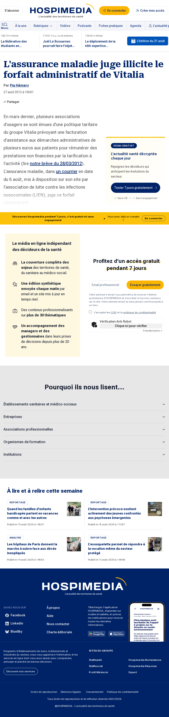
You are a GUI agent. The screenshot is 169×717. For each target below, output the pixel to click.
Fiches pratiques (111, 26)
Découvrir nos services (20, 671)
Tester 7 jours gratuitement (133, 187)
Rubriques (41, 26)
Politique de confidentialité (122, 691)
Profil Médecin (98, 672)
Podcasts (85, 26)
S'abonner (12, 10)
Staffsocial (96, 666)
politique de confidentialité (139, 312)
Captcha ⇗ (152, 330)
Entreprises (13, 417)
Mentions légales (71, 691)
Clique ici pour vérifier (131, 326)
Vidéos (65, 26)
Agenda (135, 26)
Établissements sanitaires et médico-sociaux (40, 404)
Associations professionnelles (28, 429)
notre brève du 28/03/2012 (56, 163)
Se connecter (154, 218)
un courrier (66, 171)
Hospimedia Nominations (145, 659)
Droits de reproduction (44, 691)
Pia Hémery (19, 85)
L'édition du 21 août (151, 41)
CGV (114, 312)
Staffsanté (95, 659)
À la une (20, 26)
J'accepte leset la (125, 312)
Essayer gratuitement (145, 285)
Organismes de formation (24, 442)
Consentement (94, 691)
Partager (13, 102)
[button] (84, 218)
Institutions (13, 454)
